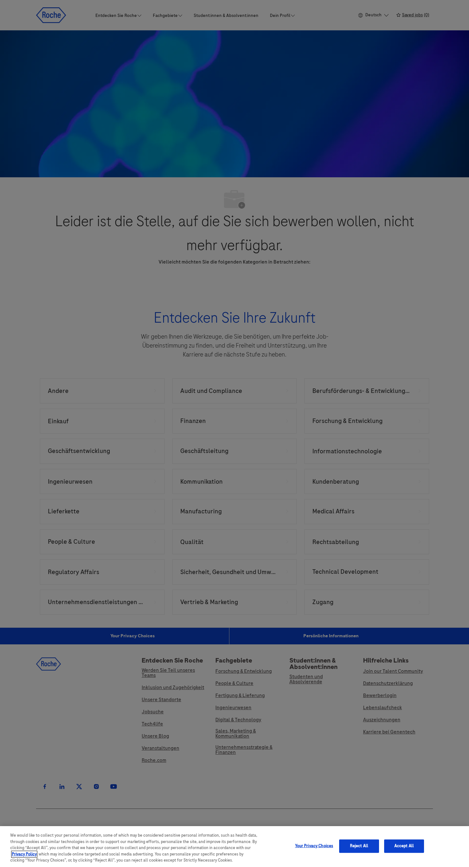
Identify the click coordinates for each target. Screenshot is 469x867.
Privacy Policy (24, 854)
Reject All (359, 846)
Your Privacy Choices (314, 846)
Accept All (404, 846)
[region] (234, 846)
